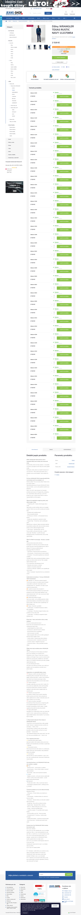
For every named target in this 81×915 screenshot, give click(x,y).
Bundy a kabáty (13, 69)
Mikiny (12, 51)
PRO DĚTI (10, 40)
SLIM (13, 114)
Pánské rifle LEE (14, 105)
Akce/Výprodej (11, 30)
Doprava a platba (10, 890)
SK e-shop (48, 8)
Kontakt (8, 897)
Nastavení (25, 913)
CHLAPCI (11, 43)
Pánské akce (23, 897)
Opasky (22, 895)
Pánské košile (23, 894)
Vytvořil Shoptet (72, 912)
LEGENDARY (14, 102)
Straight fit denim (70, 466)
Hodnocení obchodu (16, 8)
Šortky (9, 145)
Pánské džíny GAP (14, 107)
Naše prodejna (9, 894)
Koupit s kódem (63, 53)
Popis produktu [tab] (35, 449)
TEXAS (13, 90)
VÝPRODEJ (12, 33)
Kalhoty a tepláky (14, 47)
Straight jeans (71, 463)
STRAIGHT (14, 112)
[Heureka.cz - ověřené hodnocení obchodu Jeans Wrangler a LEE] (40, 894)
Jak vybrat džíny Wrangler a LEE (12, 903)
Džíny (12, 45)
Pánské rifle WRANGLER (15, 86)
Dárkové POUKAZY (13, 37)
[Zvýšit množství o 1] (54, 96)
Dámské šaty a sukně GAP (13, 157)
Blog (7, 895)
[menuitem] (10, 18)
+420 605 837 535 (67, 893)
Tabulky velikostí (10, 905)
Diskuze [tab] (51, 449)
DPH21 (66, 51)
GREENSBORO (15, 92)
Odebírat (69, 874)
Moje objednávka (8, 8)
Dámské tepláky (12, 133)
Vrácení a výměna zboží (11, 899)
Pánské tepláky (12, 131)
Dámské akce (23, 899)
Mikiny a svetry (11, 142)
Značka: (55, 69)
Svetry (12, 53)
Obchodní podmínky (10, 892)
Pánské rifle (12, 83)
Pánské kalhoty (12, 127)
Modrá (73, 460)
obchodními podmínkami (54, 877)
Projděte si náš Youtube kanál (68, 902)
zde (34, 910)
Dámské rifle (12, 119)
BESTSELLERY (12, 35)
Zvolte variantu (61, 57)
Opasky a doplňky (11, 154)
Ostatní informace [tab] (67, 449)
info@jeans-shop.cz (68, 890)
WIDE (13, 109)
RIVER (13, 94)
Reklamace (9, 901)
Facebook (66, 897)
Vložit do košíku (64, 96)
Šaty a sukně (13, 77)
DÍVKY (11, 60)
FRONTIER (14, 100)
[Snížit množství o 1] (54, 97)
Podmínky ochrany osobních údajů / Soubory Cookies (12, 908)
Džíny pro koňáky (13, 121)
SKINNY (13, 116)
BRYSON (13, 98)
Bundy (12, 49)
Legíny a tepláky (14, 67)
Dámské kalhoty (12, 129)
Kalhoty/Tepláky (11, 125)
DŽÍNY (9, 81)
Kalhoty (12, 64)
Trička (12, 55)
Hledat (48, 13)
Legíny (11, 135)
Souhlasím (55, 905)
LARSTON (14, 96)
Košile (12, 57)
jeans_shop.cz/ (67, 899)
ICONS (13, 88)
